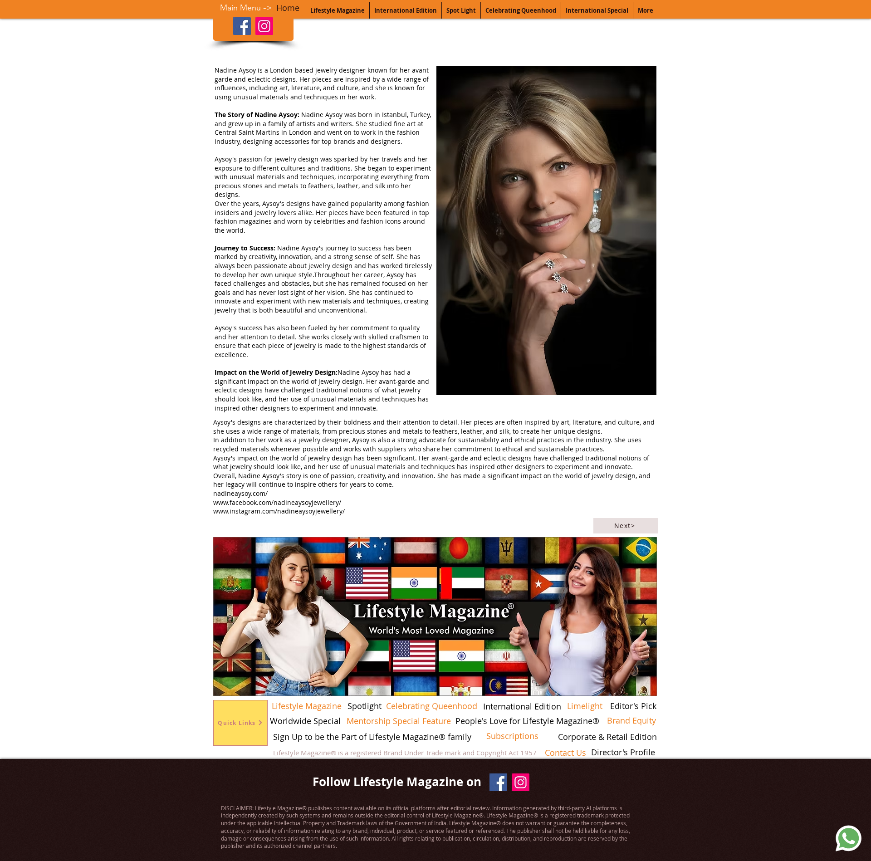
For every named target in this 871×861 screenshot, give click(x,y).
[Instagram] (264, 26)
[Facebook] (242, 26)
